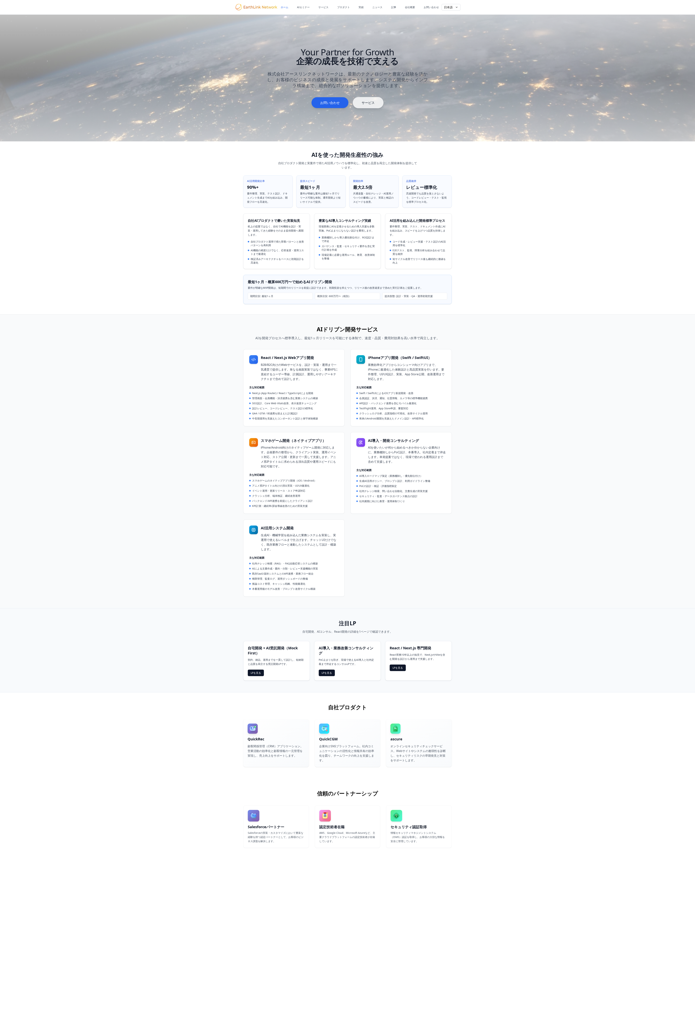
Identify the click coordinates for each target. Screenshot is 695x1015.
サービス (323, 7)
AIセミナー (303, 7)
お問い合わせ (431, 7)
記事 (393, 7)
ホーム (284, 7)
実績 (361, 7)
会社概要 (410, 7)
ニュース (377, 7)
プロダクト (343, 7)
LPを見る (256, 672)
